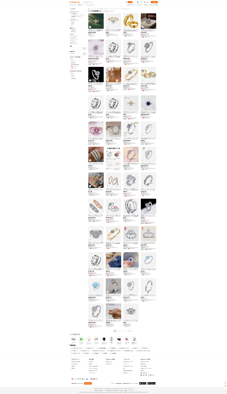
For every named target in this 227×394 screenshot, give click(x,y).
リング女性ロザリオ (145, 348)
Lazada (113, 388)
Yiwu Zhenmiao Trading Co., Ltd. (111, 247)
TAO (122, 388)
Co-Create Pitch (75, 363)
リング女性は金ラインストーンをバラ (114, 350)
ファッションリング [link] (125, 8)
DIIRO (89, 34)
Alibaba (89, 8)
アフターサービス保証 (93, 368)
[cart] (141, 2)
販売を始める (143, 363)
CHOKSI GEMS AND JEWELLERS (112, 34)
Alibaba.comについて (76, 359)
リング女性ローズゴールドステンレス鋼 (143, 350)
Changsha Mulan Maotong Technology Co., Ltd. (148, 222)
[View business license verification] (124, 392)
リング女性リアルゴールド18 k (124, 348)
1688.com (101, 388)
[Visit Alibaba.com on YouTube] (150, 375)
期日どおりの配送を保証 (93, 366)
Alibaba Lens (74, 383)
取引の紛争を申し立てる (127, 366)
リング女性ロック (135, 348)
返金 (124, 368)
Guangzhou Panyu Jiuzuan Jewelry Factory (131, 247)
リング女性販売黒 (113, 353)
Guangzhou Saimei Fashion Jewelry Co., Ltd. (148, 168)
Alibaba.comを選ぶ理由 (76, 361)
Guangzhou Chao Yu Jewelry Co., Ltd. (95, 63)
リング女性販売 (104, 353)
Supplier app (119, 383)
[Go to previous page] (113, 331)
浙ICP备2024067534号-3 (143, 392)
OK (84, 48)
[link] (225, 382)
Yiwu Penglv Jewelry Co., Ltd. (128, 34)
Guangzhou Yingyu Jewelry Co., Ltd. (94, 90)
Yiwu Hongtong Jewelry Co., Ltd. (129, 220)
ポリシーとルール (92, 372)
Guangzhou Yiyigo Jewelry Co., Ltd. (112, 116)
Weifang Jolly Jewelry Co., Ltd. (111, 274)
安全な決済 (91, 361)
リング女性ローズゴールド (85, 350)
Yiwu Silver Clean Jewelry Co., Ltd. (112, 89)
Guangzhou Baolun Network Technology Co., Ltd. (96, 116)
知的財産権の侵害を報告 (127, 370)
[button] (126, 2)
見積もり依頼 (108, 363)
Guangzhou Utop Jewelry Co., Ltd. (129, 194)
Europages (131, 388)
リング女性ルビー (86, 353)
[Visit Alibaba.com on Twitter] (146, 375)
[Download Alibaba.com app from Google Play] (151, 383)
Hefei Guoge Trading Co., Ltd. (128, 168)
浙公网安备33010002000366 (132, 392)
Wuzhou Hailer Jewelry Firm (146, 116)
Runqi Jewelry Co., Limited (146, 273)
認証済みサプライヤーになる (146, 368)
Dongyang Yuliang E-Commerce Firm (95, 325)
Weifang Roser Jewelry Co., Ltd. (129, 273)
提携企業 (142, 370)
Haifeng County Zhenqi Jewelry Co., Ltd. (148, 299)
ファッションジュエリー (115, 8)
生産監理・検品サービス (93, 370)
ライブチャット (126, 363)
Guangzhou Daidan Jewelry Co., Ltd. (112, 221)
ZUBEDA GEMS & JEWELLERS (93, 299)
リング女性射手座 (96, 353)
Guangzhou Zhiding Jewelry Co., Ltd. (95, 274)
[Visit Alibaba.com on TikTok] (153, 375)
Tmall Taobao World (107, 388)
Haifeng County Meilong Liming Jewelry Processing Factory (131, 63)
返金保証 (90, 363)
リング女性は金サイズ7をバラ (128, 350)
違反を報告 (125, 372)
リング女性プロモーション (90, 348)
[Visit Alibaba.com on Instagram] (148, 375)
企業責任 (73, 366)
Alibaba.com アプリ (126, 383)
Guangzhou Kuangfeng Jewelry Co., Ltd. (148, 248)
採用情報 (73, 368)
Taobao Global (118, 388)
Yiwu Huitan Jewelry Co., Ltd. (111, 299)
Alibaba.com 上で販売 (145, 361)
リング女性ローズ (74, 350)
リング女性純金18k (113, 348)
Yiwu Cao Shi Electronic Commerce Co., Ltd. (148, 35)
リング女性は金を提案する (102, 348)
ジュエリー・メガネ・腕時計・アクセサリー (100, 8)
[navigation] (78, 170)
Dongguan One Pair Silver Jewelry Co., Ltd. (148, 89)
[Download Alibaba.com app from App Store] (142, 383)
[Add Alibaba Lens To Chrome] (88, 383)
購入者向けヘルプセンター (128, 361)
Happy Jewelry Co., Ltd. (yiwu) (93, 168)
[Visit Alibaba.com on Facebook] (141, 375)
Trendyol (126, 388)
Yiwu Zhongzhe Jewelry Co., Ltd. (129, 88)
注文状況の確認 (143, 366)
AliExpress (97, 388)
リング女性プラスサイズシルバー (77, 348)
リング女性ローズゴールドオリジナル (99, 350)
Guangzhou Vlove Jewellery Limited (129, 117)
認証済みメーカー (109, 361)
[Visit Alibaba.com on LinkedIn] (143, 375)
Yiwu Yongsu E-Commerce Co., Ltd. (94, 247)
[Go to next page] (132, 331)
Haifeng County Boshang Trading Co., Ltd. (131, 299)
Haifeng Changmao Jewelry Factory (94, 220)
